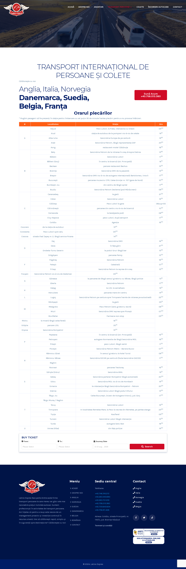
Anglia (138, 488)
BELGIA (75, 515)
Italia (137, 493)
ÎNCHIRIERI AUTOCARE (158, 7)
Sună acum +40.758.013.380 (151, 95)
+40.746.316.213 (102, 493)
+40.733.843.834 (102, 506)
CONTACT (177, 7)
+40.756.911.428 (102, 510)
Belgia (138, 506)
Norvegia (139, 497)
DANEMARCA (78, 511)
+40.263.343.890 (102, 497)
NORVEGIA (76, 502)
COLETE (140, 7)
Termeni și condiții (103, 525)
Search (149, 446)
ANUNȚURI (98, 7)
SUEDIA (75, 506)
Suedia (138, 502)
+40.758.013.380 (102, 503)
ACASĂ (71, 7)
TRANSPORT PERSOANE (119, 7)
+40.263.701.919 (102, 500)
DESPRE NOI (84, 7)
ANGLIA (75, 497)
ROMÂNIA (76, 520)
